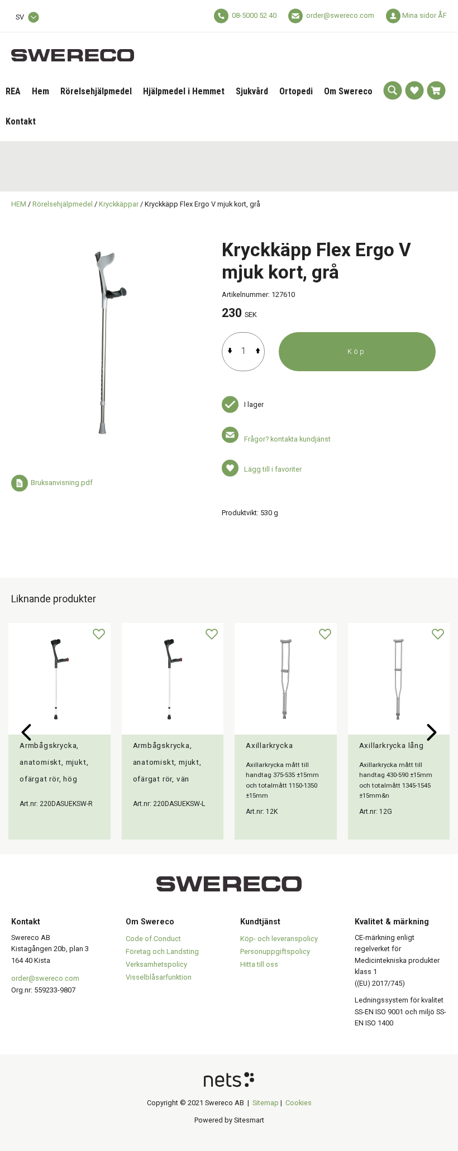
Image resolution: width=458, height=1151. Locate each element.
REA (13, 91)
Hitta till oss (259, 964)
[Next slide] (431, 732)
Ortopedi (296, 91)
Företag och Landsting (162, 951)
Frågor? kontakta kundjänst (287, 439)
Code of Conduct (153, 938)
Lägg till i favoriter (273, 469)
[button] (392, 90)
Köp (356, 351)
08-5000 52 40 (254, 15)
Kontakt (21, 121)
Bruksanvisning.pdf (62, 483)
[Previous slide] (26, 732)
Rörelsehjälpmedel (96, 91)
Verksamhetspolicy (156, 964)
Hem (40, 91)
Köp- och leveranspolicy (279, 938)
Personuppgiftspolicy (275, 951)
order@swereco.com (340, 15)
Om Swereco (348, 91)
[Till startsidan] (72, 49)
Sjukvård (252, 91)
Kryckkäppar (119, 204)
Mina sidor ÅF (424, 15)
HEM (18, 204)
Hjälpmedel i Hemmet (184, 91)
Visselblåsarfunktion (159, 977)
